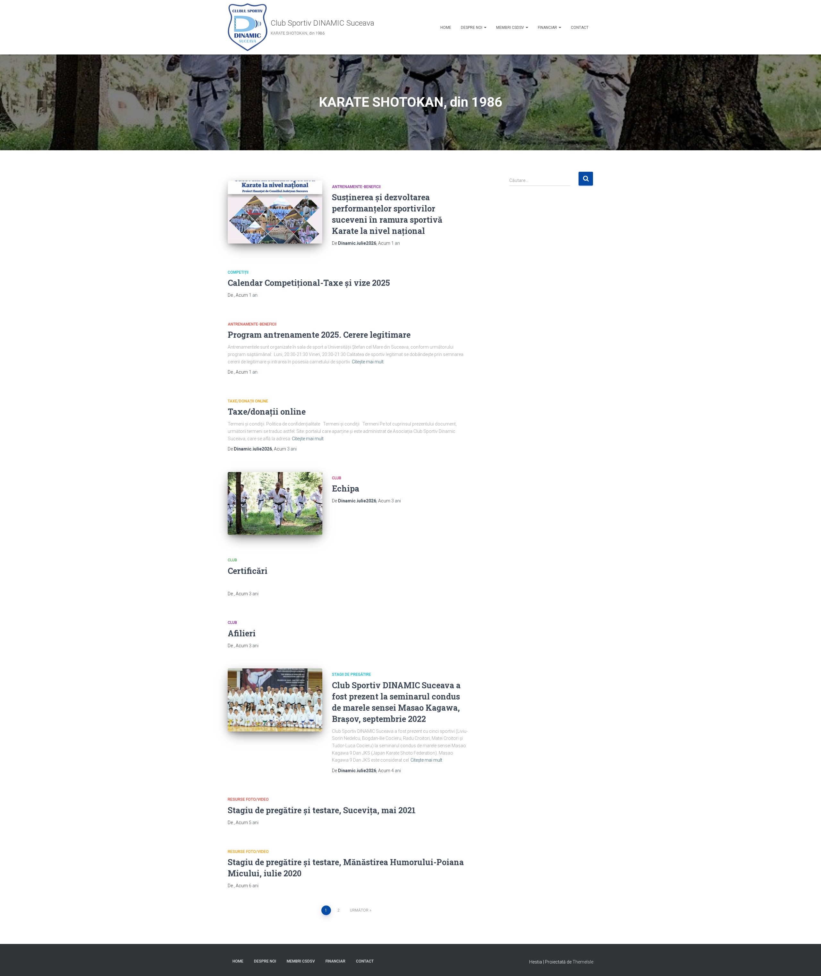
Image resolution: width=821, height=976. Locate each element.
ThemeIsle (582, 961)
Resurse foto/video (248, 799)
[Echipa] (275, 503)
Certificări (247, 571)
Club (336, 478)
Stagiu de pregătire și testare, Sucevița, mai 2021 (322, 810)
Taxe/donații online (248, 401)
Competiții (238, 272)
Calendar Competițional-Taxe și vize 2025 (309, 282)
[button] (485, 27)
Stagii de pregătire (351, 674)
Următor (359, 910)
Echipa (345, 488)
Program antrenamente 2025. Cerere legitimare (319, 334)
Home (445, 27)
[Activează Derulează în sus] (808, 963)
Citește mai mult (368, 361)
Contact (579, 27)
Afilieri (242, 633)
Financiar (548, 27)
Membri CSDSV (510, 27)
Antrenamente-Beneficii (356, 187)
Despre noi (472, 27)
